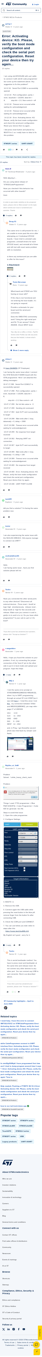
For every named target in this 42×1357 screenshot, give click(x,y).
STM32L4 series (22, 1131)
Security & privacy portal (12, 1319)
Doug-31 (12, 221)
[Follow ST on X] (3, 1329)
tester (7, 526)
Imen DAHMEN (11, 368)
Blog (4, 1216)
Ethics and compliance (11, 1300)
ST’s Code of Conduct (11, 1312)
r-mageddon (10, 648)
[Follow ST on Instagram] (13, 1329)
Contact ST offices (9, 1235)
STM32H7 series (9, 1120)
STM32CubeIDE (25, 1126)
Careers (5, 1203)
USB (22, 1136)
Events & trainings (9, 1260)
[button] (2, 5)
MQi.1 (11, 681)
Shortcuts (6, 1278)
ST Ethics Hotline (9, 1306)
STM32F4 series (27, 1120)
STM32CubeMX (8, 1126)
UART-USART (27, 143)
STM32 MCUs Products (13, 17)
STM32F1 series (10, 143)
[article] (21, 192)
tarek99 (8, 499)
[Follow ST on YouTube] (23, 1329)
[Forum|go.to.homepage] (16, 4)
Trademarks (10, 1345)
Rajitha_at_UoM (12, 765)
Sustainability (7, 1191)
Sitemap (5, 1285)
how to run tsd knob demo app (14, 1106)
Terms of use (9, 1342)
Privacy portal (22, 1345)
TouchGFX (6, 1131)
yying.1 (8, 24)
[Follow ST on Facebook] (18, 1329)
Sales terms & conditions (27, 1342)
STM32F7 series (9, 1136)
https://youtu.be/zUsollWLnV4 (17, 931)
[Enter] (4, 10)
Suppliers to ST (8, 1210)
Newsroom (6, 1253)
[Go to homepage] (7, 1165)
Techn (7, 589)
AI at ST (5, 1266)
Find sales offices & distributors (14, 1241)
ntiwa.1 (8, 359)
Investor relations (9, 1185)
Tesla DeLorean (19, 282)
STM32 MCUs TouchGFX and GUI (12, 1109)
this (8, 704)
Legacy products (9, 1142)
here (16, 701)
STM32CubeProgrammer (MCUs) (12, 1057)
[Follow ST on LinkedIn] (8, 1329)
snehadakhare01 (12, 556)
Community (6, 1247)
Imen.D (8, 169)
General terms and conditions (14, 1222)
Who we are (7, 1179)
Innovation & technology (11, 1197)
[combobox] (21, 10)
